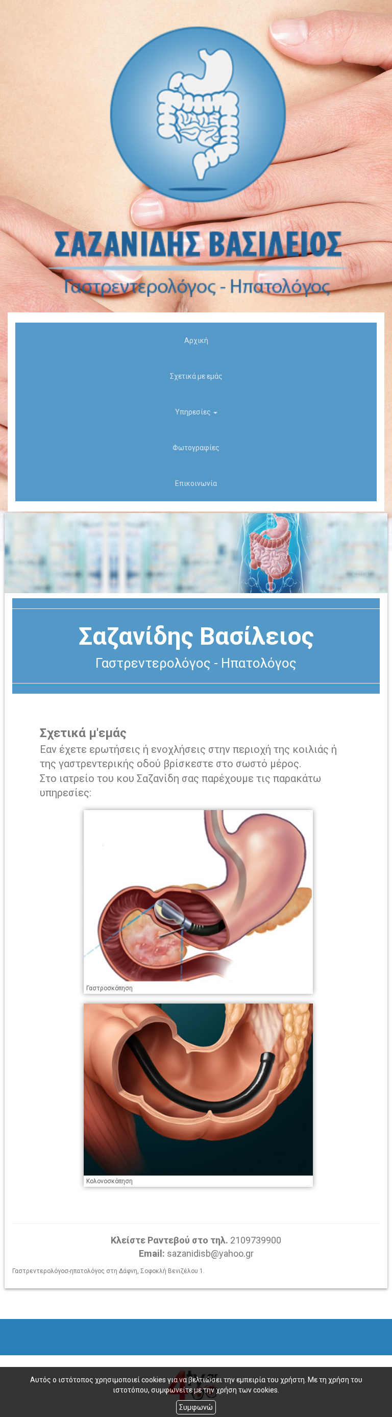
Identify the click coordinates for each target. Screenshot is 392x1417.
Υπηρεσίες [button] (193, 412)
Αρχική (196, 340)
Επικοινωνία (196, 483)
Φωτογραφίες (196, 448)
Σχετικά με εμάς (196, 376)
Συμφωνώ (196, 1407)
